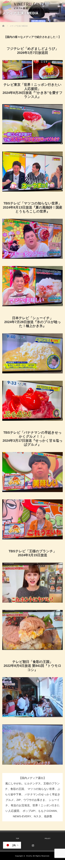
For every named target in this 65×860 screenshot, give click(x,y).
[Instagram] (32, 845)
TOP (17, 838)
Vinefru (29, 856)
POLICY (47, 838)
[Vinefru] (23, 4)
